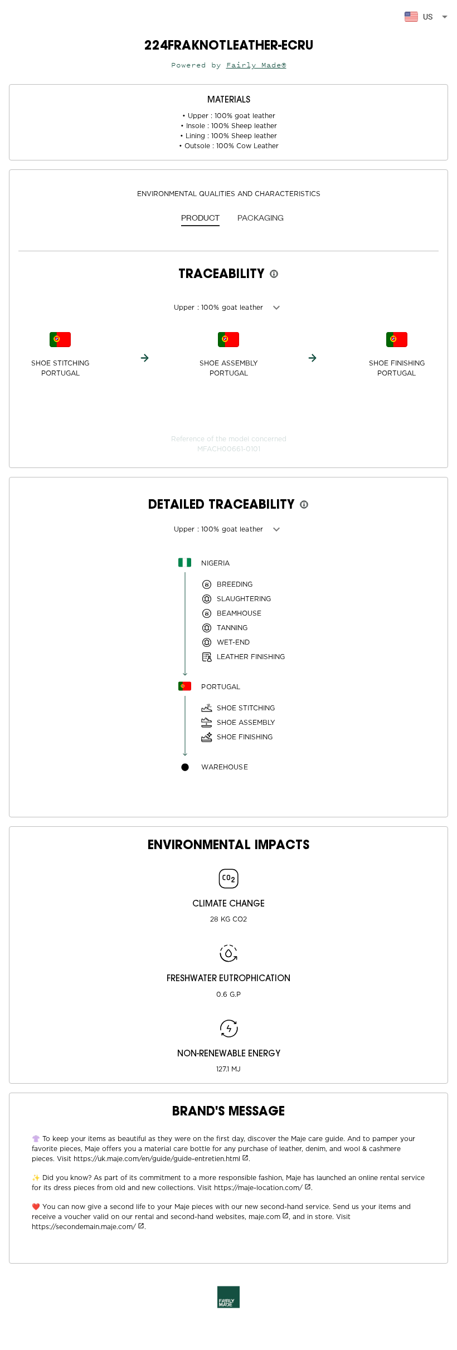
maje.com (264, 1216)
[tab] (200, 218)
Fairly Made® (256, 65)
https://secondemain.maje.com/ (84, 1227)
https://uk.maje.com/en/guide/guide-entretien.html (157, 1159)
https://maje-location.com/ (258, 1188)
